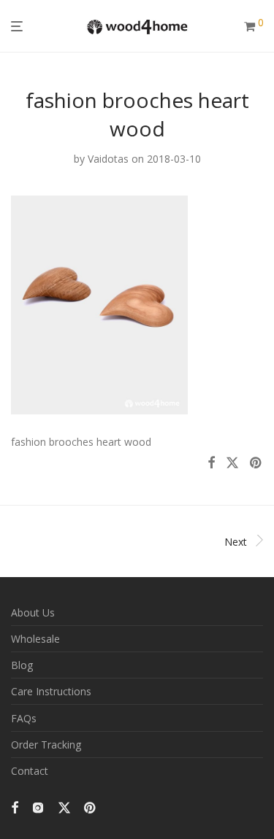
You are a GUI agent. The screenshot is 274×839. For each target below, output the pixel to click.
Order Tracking (46, 744)
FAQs (24, 718)
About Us (33, 612)
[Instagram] (38, 806)
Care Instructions (51, 691)
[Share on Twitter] (232, 463)
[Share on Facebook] (211, 463)
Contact (29, 771)
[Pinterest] (90, 806)
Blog (22, 665)
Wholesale (35, 639)
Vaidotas (108, 159)
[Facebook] (14, 806)
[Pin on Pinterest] (256, 463)
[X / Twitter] (64, 806)
